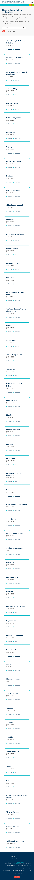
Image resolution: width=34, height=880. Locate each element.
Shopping (8, 31)
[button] (32, 2)
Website (9, 49)
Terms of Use (15, 863)
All (3, 31)
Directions (16, 49)
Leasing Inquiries (14, 858)
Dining (14, 31)
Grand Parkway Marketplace (13, 2)
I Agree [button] (17, 876)
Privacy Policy (20, 862)
